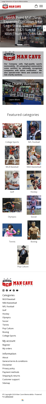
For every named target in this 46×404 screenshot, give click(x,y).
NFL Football (34, 142)
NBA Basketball (34, 167)
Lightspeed (9, 396)
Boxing (34, 241)
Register (6, 345)
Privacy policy (8, 368)
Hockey (34, 191)
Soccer (34, 216)
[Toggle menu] (41, 6)
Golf (12, 191)
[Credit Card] (22, 400)
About (5, 357)
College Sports (12, 142)
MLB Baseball (12, 167)
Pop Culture (22, 266)
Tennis (12, 241)
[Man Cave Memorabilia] (11, 6)
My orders (7, 348)
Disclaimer (7, 364)
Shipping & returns (11, 375)
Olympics (12, 216)
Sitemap (6, 383)
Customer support (11, 379)
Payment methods (10, 372)
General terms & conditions (14, 361)
